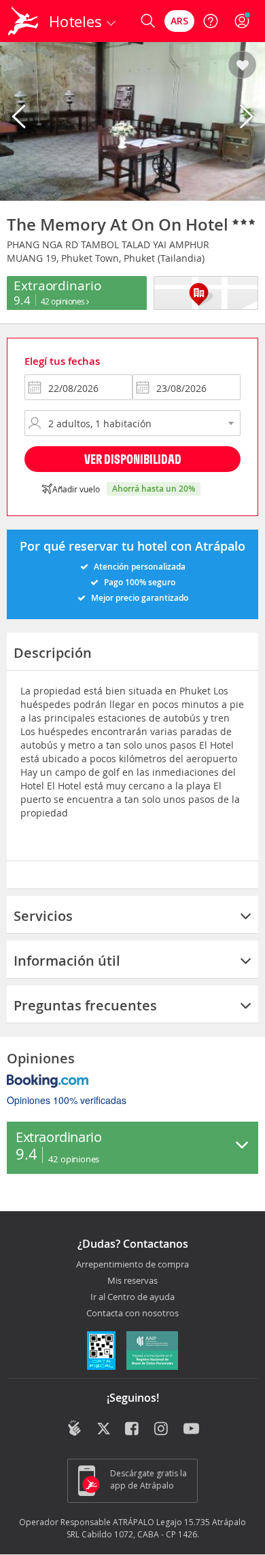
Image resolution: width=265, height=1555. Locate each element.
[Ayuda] (210, 21)
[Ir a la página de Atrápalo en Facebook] (133, 1429)
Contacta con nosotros (132, 1313)
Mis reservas (132, 1281)
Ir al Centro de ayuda (132, 1297)
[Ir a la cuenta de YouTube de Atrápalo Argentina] (191, 1429)
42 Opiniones (64, 301)
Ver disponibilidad (132, 458)
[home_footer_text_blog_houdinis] (74, 1428)
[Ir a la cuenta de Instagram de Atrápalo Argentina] (162, 1429)
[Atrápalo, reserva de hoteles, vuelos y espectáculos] (23, 21)
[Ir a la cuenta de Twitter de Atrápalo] (103, 1429)
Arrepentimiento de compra (132, 1264)
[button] (242, 65)
